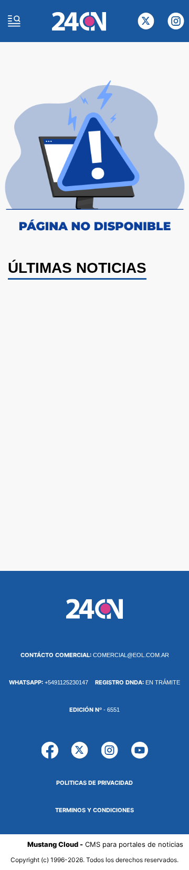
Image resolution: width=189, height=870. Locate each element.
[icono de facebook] (49, 750)
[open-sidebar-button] (14, 21)
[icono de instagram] (175, 21)
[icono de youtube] (139, 750)
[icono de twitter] (146, 21)
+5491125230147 (48, 682)
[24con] (79, 21)
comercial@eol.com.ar (94, 655)
